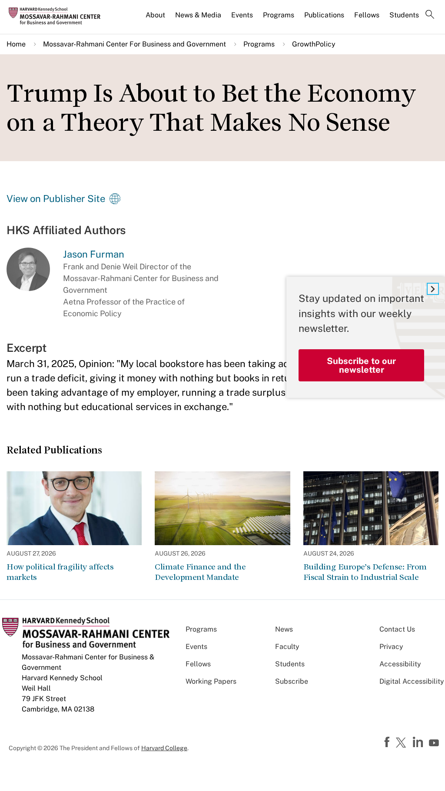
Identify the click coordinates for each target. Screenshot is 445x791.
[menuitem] (156, 19)
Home (16, 44)
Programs (278, 15)
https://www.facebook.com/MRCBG (388, 742)
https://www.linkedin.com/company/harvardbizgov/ (418, 742)
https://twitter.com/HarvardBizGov (402, 743)
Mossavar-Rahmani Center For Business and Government (134, 44)
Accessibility (400, 664)
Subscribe (291, 681)
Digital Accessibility (411, 681)
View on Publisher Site (56, 198)
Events (242, 15)
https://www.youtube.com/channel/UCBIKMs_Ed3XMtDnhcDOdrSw (435, 743)
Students (404, 15)
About (155, 15)
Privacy (391, 646)
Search (429, 15)
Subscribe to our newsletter (361, 365)
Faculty (287, 646)
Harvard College (164, 748)
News (284, 629)
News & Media (198, 15)
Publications (324, 15)
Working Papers (211, 681)
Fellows (366, 15)
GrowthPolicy (313, 44)
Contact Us (397, 629)
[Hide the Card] (433, 289)
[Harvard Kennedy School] (57, 15)
